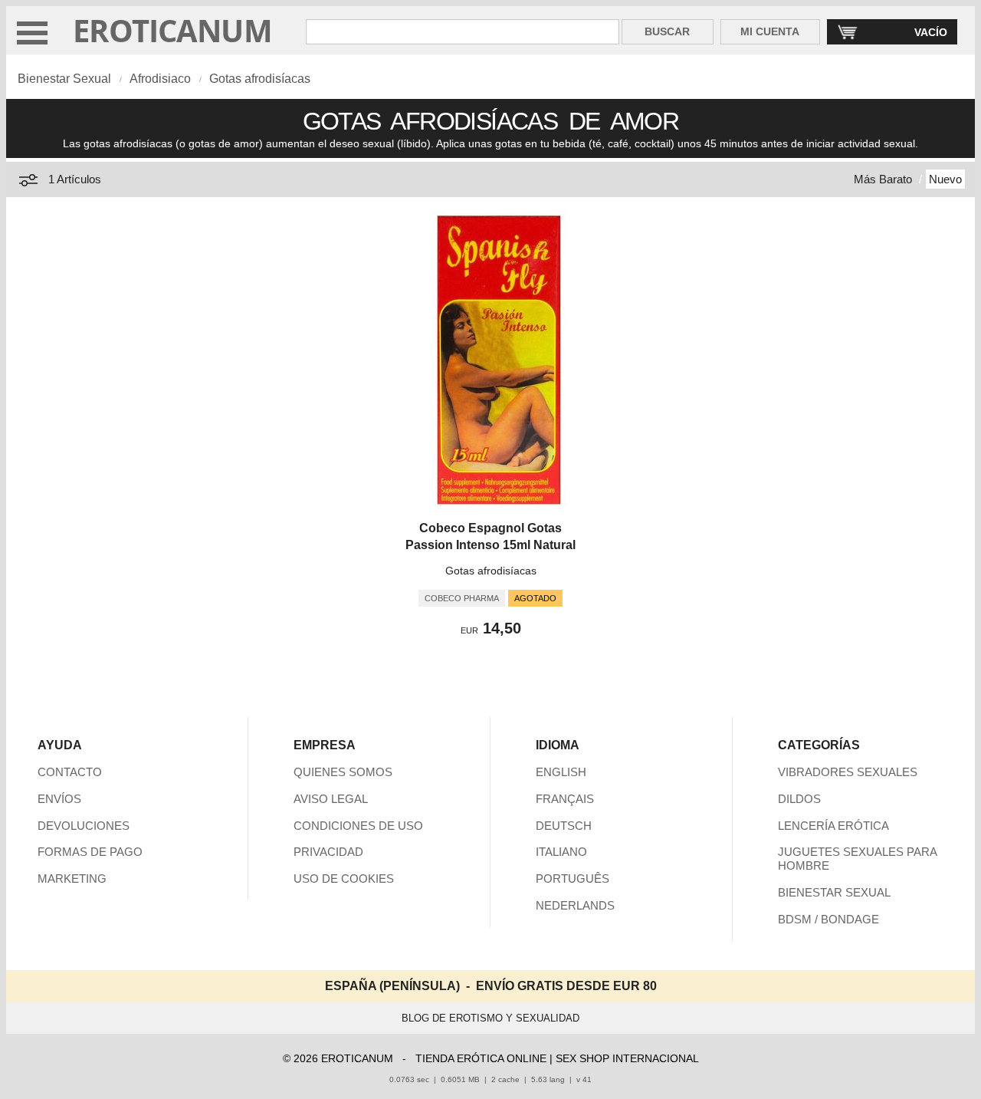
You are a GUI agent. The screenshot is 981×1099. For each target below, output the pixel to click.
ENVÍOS (59, 798)
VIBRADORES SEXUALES (847, 771)
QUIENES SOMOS (343, 771)
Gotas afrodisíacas (259, 78)
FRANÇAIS (565, 798)
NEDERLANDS (575, 905)
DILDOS (799, 798)
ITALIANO (561, 851)
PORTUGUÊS (572, 878)
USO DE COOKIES (344, 878)
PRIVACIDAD (328, 851)
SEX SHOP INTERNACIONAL (627, 1058)
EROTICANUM (172, 30)
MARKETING (72, 878)
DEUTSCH (564, 825)
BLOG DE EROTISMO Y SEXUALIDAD (490, 1018)
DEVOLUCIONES (84, 825)
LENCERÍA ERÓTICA (833, 825)
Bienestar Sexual (64, 78)
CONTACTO (70, 771)
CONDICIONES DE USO (358, 825)
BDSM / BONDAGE (828, 919)
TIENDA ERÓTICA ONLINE (480, 1058)
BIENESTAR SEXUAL (834, 892)
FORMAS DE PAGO (90, 851)
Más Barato (883, 179)
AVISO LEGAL (331, 798)
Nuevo (945, 179)
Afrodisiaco (160, 78)
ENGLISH (561, 771)
